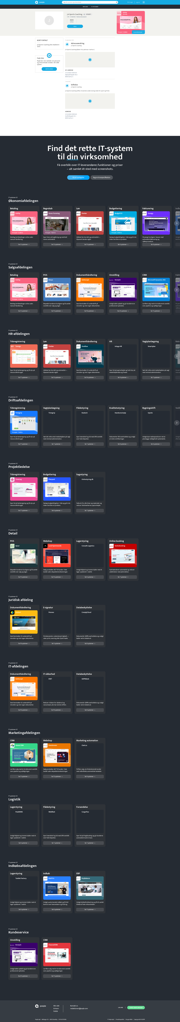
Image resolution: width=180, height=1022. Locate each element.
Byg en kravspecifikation (101, 177)
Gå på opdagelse (78, 177)
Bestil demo (49, 69)
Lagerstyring (82, 541)
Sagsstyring (82, 474)
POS (45, 275)
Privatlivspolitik (120, 1019)
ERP (78, 873)
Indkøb (46, 873)
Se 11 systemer (155, 311)
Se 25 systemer (122, 311)
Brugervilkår (129, 1019)
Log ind (138, 2)
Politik (55, 1011)
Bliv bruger (130, 2)
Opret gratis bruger (136, 1008)
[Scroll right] (177, 227)
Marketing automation (87, 740)
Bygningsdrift (148, 408)
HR (110, 341)
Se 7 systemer (155, 377)
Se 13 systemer (89, 244)
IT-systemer (94, 7)
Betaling (14, 208)
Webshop (47, 541)
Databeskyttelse (84, 607)
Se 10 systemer (56, 710)
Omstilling (114, 275)
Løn (78, 208)
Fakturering (147, 208)
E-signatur (48, 607)
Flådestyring (82, 408)
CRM (144, 275)
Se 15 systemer (56, 311)
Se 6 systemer (122, 244)
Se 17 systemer (23, 377)
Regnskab (47, 208)
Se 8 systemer (122, 444)
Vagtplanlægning (150, 341)
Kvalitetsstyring (116, 408)
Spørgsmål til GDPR (139, 1019)
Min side (85, 7)
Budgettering (115, 208)
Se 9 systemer (155, 244)
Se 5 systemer (56, 643)
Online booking (116, 541)
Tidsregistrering (17, 341)
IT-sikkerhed (49, 674)
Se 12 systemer (23, 244)
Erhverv (56, 1008)
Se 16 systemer (89, 311)
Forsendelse (82, 807)
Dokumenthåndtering (86, 275)
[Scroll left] (3, 227)
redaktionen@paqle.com (79, 1008)
